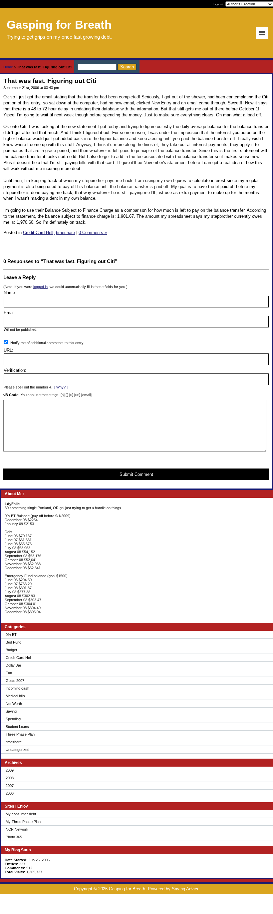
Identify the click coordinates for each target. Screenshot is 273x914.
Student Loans (17, 727)
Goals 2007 (15, 681)
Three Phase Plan (20, 734)
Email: (10, 312)
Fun (9, 673)
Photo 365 (14, 837)
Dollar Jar (13, 665)
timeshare (14, 742)
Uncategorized (17, 750)
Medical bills (15, 696)
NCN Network (17, 829)
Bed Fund (13, 642)
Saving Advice (185, 888)
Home (8, 67)
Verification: (15, 370)
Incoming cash (17, 688)
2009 (10, 770)
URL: (8, 350)
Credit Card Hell (18, 658)
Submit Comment (136, 474)
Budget (11, 650)
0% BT (11, 635)
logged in (40, 287)
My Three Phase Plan (23, 822)
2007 (10, 786)
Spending (13, 719)
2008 (10, 778)
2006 (10, 793)
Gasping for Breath (127, 888)
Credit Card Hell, (39, 232)
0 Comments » (93, 232)
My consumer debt (21, 814)
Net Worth (14, 704)
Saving (11, 711)
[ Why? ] (61, 387)
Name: (10, 292)
